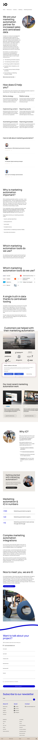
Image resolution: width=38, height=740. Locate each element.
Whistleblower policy (22, 731)
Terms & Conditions (22, 725)
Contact (4, 714)
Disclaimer (21, 727)
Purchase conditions (22, 729)
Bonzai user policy (22, 733)
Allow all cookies (9, 373)
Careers (4, 708)
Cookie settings (29, 373)
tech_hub (4, 725)
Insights (4, 710)
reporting (21, 439)
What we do (5, 706)
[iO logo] (5, 4)
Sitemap (4, 721)
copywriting (23, 438)
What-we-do (9, 9)
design (29, 438)
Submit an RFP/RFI (6, 731)
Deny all (19, 373)
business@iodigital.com (10, 645)
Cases (20, 738)
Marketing (20, 9)
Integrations (22, 458)
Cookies (20, 721)
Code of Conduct (22, 735)
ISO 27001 (4, 729)
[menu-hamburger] (36, 739)
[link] (12, 404)
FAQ (3, 723)
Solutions (15, 9)
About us (4, 712)
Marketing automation (28, 9)
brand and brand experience (28, 451)
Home (4, 9)
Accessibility (21, 719)
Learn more (6, 371)
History (4, 727)
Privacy (20, 723)
